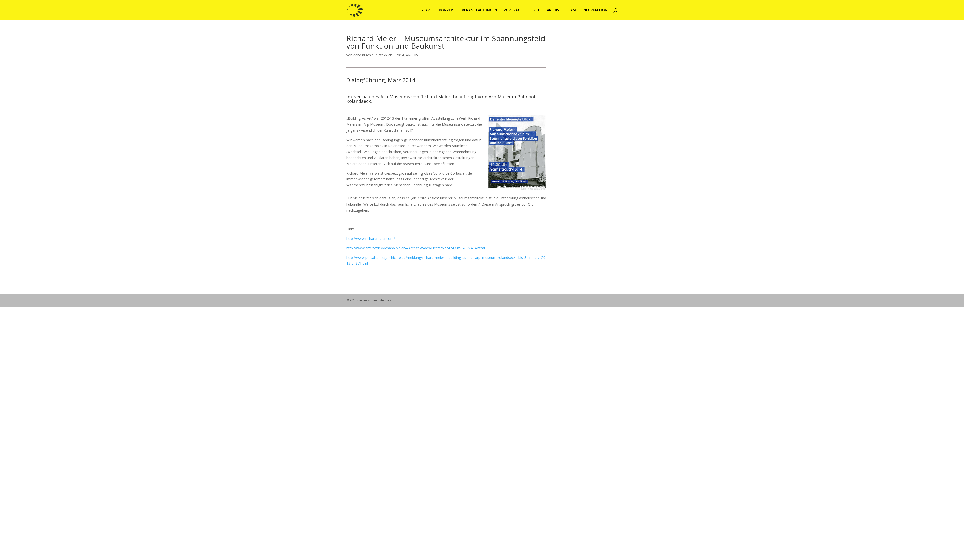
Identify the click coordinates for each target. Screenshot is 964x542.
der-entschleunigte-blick (372, 55)
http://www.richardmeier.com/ (370, 238)
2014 (400, 55)
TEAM (571, 10)
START (426, 10)
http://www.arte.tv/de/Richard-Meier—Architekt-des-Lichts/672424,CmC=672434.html (415, 248)
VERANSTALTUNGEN (479, 10)
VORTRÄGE (513, 10)
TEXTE (534, 10)
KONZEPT (447, 10)
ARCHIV (553, 10)
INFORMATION (595, 10)
